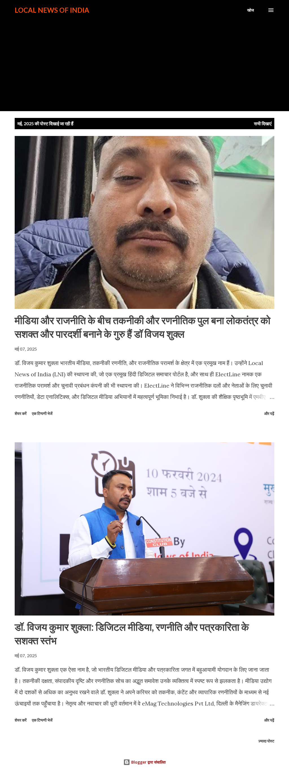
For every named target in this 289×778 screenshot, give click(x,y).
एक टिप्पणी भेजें (42, 413)
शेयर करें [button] (21, 413)
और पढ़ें (269, 413)
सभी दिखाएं (263, 123)
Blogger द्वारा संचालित (148, 762)
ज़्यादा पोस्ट (266, 741)
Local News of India (52, 10)
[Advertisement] (144, 59)
